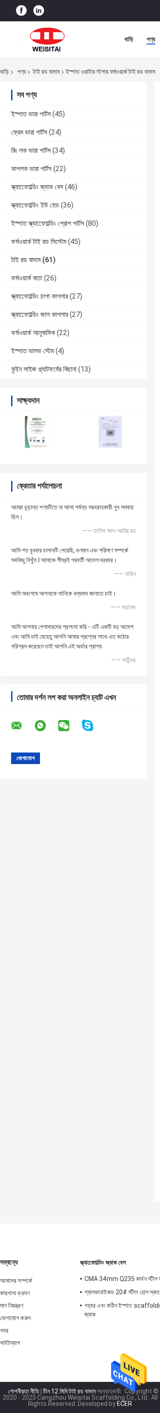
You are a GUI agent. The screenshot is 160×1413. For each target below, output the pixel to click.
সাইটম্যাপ (10, 1342)
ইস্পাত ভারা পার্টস (31, 114)
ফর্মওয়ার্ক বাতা (26, 278)
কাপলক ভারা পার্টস (31, 168)
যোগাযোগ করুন (15, 1317)
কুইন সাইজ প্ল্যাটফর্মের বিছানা (43, 369)
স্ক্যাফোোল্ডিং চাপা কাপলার (39, 296)
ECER (124, 1403)
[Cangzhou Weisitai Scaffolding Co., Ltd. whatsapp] (46, 725)
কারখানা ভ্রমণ (14, 1293)
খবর (4, 1330)
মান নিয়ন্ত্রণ (11, 1305)
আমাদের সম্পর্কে (16, 1280)
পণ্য (151, 39)
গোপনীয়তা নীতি (23, 1391)
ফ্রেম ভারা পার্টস (29, 132)
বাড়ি (128, 39)
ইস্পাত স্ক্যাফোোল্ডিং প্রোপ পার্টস (47, 223)
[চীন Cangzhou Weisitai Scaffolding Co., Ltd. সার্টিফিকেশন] (36, 432)
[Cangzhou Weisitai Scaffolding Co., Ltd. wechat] (69, 725)
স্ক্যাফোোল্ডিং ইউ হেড (35, 205)
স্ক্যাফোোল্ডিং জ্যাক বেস (37, 187)
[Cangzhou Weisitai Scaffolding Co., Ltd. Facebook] (21, 10)
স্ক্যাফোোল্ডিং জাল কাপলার (39, 314)
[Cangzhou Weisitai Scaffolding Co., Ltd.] (49, 39)
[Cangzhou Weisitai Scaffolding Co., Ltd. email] (22, 725)
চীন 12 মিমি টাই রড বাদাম (69, 1391)
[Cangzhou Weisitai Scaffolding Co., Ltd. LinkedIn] (39, 10)
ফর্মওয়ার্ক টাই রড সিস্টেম (38, 241)
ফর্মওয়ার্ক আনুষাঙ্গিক (33, 332)
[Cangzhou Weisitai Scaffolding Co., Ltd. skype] (93, 725)
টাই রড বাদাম (46, 71)
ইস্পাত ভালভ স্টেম (32, 351)
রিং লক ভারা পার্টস (31, 150)
